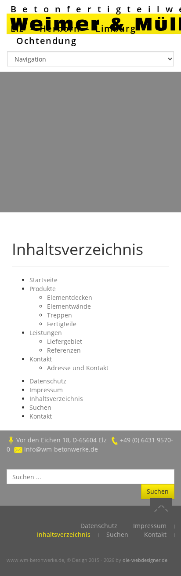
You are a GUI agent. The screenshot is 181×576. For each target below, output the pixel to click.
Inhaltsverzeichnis (56, 398)
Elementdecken (69, 297)
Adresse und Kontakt (78, 368)
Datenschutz (47, 381)
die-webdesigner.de (145, 560)
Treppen (59, 315)
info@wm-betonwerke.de (61, 449)
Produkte (42, 288)
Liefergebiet (64, 341)
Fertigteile (61, 324)
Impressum (46, 390)
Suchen (40, 407)
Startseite (43, 280)
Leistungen (45, 332)
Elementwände (69, 306)
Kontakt (40, 359)
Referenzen (64, 350)
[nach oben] (161, 509)
